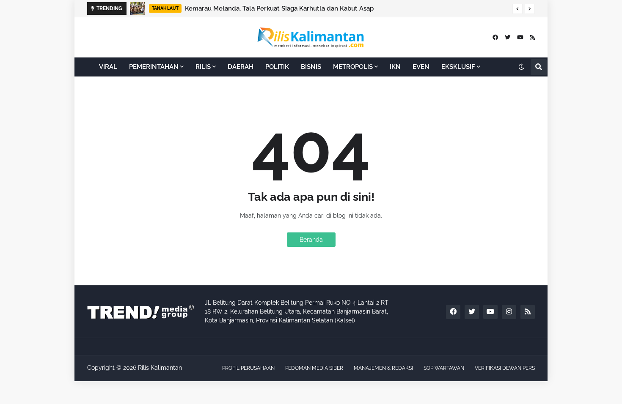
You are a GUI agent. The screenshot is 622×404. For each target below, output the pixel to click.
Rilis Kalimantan (160, 367)
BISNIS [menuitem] (311, 67)
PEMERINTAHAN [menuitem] (154, 67)
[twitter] (507, 37)
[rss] (532, 37)
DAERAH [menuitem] (240, 67)
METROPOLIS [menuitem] (353, 67)
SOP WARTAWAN (444, 368)
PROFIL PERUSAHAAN (248, 368)
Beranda (311, 239)
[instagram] (509, 312)
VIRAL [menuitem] (108, 67)
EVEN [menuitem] (421, 67)
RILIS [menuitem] (203, 67)
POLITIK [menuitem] (277, 67)
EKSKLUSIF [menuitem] (458, 67)
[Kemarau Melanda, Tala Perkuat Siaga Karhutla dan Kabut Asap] (137, 8)
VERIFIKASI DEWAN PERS (505, 368)
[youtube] (520, 37)
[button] (517, 9)
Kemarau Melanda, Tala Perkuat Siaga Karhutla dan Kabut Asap (279, 8)
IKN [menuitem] (395, 67)
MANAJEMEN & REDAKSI (383, 368)
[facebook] (495, 37)
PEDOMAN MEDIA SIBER (314, 368)
